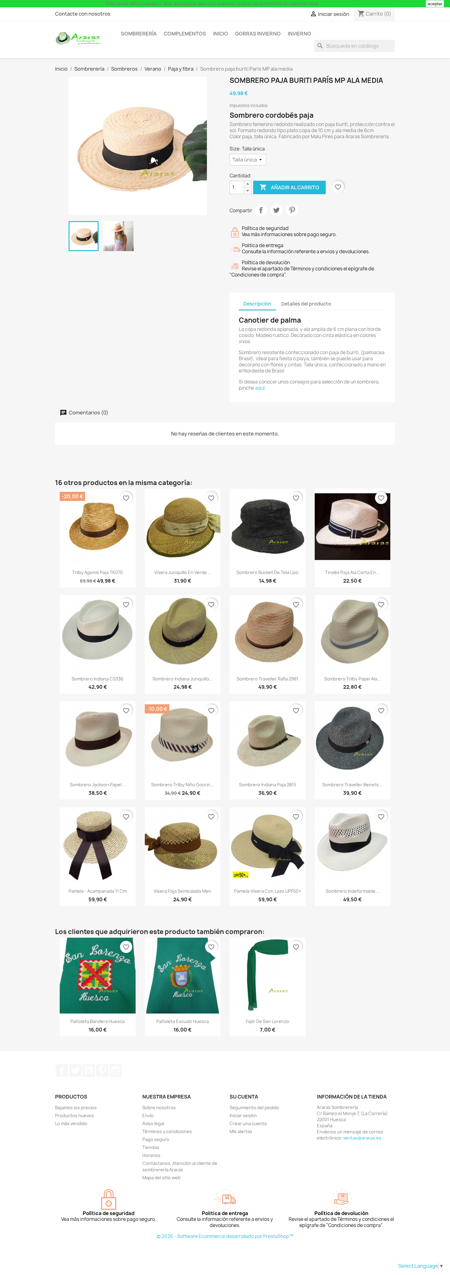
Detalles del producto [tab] (306, 304)
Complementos (185, 33)
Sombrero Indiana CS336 (97, 679)
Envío (148, 1115)
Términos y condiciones (167, 1131)
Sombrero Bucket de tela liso (267, 572)
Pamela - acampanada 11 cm (98, 891)
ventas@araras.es (362, 1138)
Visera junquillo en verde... (182, 572)
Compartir (261, 210)
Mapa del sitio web (161, 1177)
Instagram (116, 1070)
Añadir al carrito (289, 187)
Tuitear (276, 210)
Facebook (62, 1070)
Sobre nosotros (159, 1107)
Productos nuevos (74, 1115)
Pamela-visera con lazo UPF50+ (267, 891)
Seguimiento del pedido (254, 1107)
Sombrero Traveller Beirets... (352, 785)
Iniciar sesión (243, 1115)
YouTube (89, 1070)
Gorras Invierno (258, 33)
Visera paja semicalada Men (182, 891)
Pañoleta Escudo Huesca (182, 1021)
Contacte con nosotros (83, 13)
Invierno (299, 33)
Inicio (220, 33)
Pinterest (292, 210)
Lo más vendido (71, 1123)
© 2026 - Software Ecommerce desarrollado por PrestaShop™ (225, 1236)
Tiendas (150, 1147)
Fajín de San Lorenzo (267, 1021)
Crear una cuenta (248, 1123)
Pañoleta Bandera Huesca (97, 1021)
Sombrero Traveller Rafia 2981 (267, 679)
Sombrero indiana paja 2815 (267, 785)
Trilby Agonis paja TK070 (97, 572)
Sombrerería (139, 33)
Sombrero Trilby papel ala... (352, 679)
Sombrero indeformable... (352, 891)
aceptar (435, 3)
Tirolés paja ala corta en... (352, 572)
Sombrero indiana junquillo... (182, 679)
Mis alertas (241, 1131)
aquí (260, 388)
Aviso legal (153, 1123)
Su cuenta (244, 1096)
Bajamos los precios (76, 1107)
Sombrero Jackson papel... (97, 785)
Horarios (151, 1155)
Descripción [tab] (257, 304)
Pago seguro (155, 1139)
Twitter (75, 1070)
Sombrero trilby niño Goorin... (182, 785)
